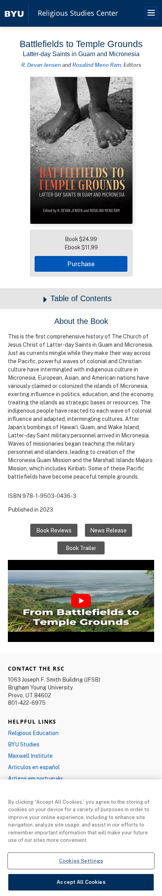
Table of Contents (81, 298)
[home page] (14, 13)
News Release (108, 530)
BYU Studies (23, 744)
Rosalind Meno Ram (96, 64)
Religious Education (33, 733)
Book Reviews (54, 530)
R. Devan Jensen (41, 64)
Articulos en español (34, 767)
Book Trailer (81, 548)
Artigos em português (35, 778)
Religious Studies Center (78, 13)
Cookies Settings (81, 861)
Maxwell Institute (30, 755)
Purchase (81, 264)
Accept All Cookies (81, 882)
